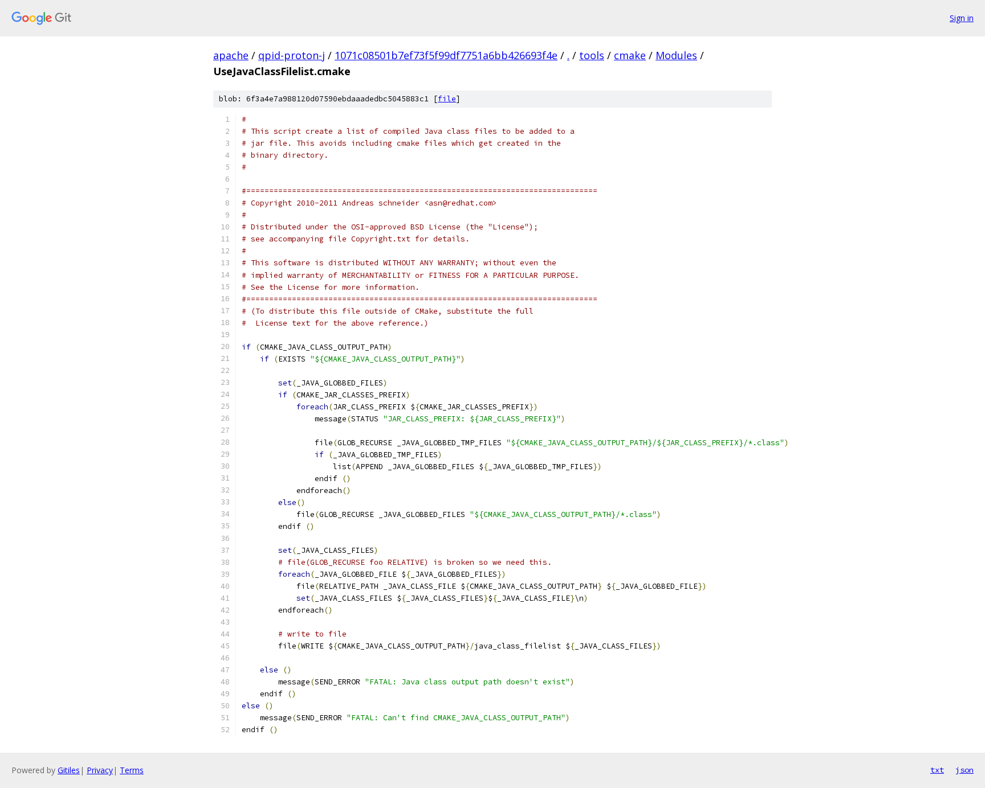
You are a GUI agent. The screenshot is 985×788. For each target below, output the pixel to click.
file (447, 99)
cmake (630, 55)
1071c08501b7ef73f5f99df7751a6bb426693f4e (446, 55)
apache (231, 55)
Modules (676, 55)
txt (937, 770)
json (964, 770)
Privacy (100, 770)
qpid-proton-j (291, 55)
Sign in (962, 18)
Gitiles (69, 770)
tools (591, 55)
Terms (132, 770)
